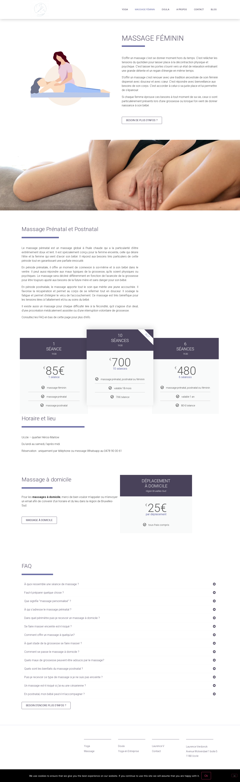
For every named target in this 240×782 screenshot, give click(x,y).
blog (214, 9)
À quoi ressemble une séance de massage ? (51, 584)
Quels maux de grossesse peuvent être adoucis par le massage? (64, 660)
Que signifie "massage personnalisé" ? (47, 601)
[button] (120, 584)
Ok (206, 775)
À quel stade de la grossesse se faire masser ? (53, 643)
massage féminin (145, 9)
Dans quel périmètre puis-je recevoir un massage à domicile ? (62, 618)
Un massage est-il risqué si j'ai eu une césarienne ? (55, 685)
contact (199, 9)
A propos (181, 9)
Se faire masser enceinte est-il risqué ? (48, 626)
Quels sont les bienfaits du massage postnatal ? (53, 668)
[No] (234, 775)
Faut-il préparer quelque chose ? (44, 592)
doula (165, 9)
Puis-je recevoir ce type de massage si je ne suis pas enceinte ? (63, 677)
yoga (125, 9)
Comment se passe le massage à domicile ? (51, 651)
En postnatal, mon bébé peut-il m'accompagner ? (54, 694)
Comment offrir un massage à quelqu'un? (49, 635)
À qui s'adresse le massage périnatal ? (47, 609)
